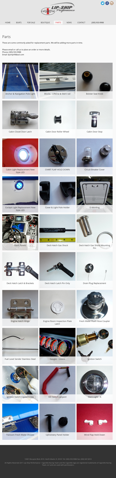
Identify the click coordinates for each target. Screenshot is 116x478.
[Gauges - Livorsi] (57, 363)
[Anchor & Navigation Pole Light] (20, 98)
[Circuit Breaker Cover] (95, 174)
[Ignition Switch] (95, 363)
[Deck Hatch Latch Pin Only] (57, 287)
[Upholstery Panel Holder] (57, 439)
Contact (81, 22)
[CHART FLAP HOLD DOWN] (57, 174)
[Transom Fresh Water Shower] (20, 439)
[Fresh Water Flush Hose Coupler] (95, 325)
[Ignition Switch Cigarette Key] (20, 401)
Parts (58, 22)
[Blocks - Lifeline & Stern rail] (57, 98)
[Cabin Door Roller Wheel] (57, 136)
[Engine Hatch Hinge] (20, 325)
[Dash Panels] (20, 250)
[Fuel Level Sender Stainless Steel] (20, 363)
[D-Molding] (95, 212)
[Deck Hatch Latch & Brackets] (20, 287)
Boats (19, 22)
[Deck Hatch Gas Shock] (57, 250)
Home (7, 22)
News (69, 22)
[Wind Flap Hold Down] (95, 439)
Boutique (45, 22)
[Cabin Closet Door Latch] (20, 136)
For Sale (31, 22)
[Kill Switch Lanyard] (57, 401)
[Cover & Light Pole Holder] (57, 212)
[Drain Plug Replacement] (95, 287)
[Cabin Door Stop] (95, 136)
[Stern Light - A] (95, 401)
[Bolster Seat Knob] (95, 98)
